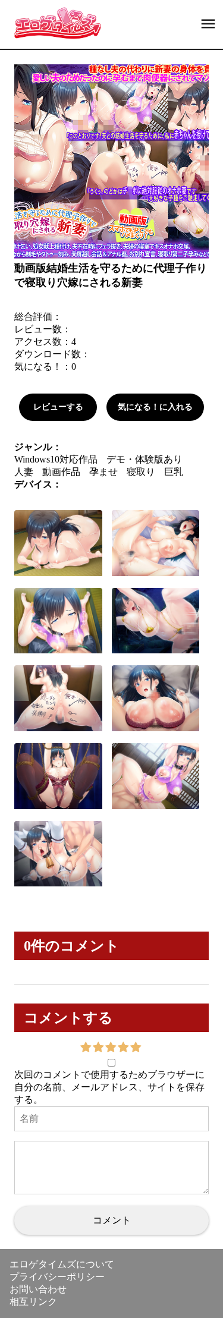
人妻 (23, 472)
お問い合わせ (38, 1289)
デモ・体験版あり (144, 459)
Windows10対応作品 (56, 459)
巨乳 (173, 472)
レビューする (58, 406)
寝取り (141, 472)
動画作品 (61, 472)
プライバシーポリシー (57, 1277)
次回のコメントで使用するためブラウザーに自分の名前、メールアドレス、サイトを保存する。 (109, 1087)
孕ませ (103, 472)
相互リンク (33, 1302)
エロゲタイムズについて (62, 1264)
